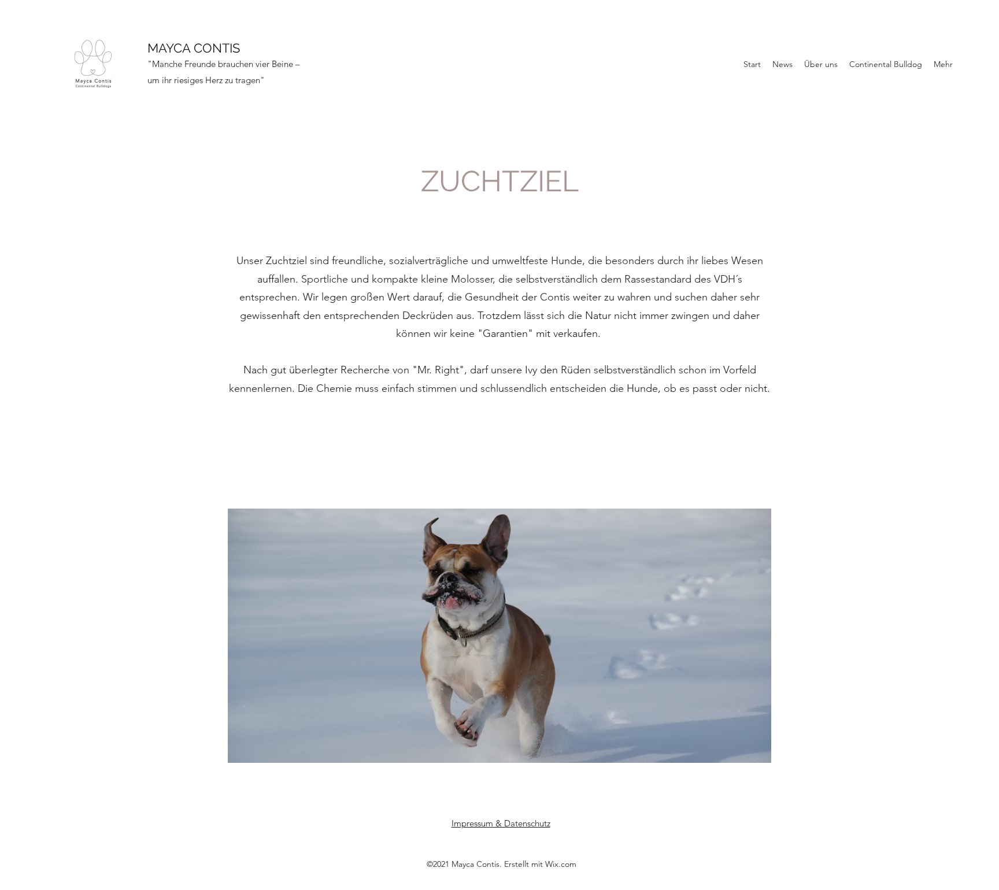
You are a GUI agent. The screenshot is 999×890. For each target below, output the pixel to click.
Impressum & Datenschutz (501, 823)
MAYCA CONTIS (193, 47)
